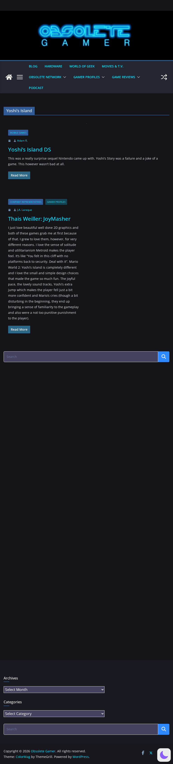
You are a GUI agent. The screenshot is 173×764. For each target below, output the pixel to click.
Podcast (36, 88)
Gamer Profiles (86, 77)
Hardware (53, 66)
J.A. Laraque (24, 210)
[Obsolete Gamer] (9, 77)
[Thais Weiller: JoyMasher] (44, 196)
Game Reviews (123, 77)
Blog (33, 66)
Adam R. (22, 141)
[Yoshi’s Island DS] (86, 126)
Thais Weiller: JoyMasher (39, 218)
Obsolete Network (45, 77)
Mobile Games (18, 132)
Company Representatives (25, 201)
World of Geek (82, 66)
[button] (63, 77)
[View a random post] (164, 77)
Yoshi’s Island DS (29, 149)
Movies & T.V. (112, 66)
